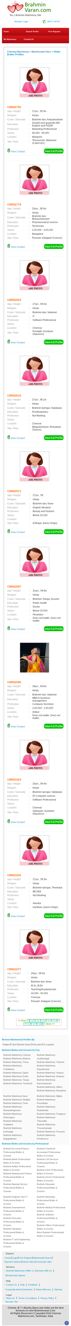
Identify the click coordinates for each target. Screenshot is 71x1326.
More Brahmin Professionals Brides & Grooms (50, 1234)
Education (37, 1044)
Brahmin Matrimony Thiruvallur (46, 1119)
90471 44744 (53, 21)
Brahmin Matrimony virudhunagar (46, 1057)
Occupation (48, 1044)
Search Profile (32, 32)
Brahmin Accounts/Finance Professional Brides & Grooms (16, 1152)
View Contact (17, 151)
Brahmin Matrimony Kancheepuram (46, 1082)
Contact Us (28, 39)
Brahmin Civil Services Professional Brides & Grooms (47, 1163)
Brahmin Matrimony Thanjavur (51, 1114)
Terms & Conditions (27, 1298)
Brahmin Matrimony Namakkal (51, 1090)
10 (42, 1024)
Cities (14, 1044)
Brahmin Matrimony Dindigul (16, 1099)
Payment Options (12, 1262)
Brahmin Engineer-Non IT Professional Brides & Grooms (15, 1200)
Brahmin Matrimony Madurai (16, 1058)
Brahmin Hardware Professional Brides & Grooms (13, 1232)
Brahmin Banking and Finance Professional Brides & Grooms (17, 1177)
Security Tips (11, 1302)
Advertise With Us (43, 1270)
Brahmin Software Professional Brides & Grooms (47, 1218)
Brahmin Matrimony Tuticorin (50, 1062)
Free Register (54, 32)
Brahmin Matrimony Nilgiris (49, 1096)
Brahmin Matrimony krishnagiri (12, 1130)
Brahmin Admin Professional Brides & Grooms (16, 1161)
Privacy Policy (47, 1298)
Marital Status (24, 1044)
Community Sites (44, 1262)
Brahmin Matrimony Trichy (16, 1062)
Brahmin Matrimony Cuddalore (12, 1123)
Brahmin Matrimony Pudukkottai (46, 1108)
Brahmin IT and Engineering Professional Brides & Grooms (16, 1243)
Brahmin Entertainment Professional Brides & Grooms (14, 1211)
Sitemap (58, 1289)
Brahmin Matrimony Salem (15, 1073)
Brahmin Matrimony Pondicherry (46, 1137)
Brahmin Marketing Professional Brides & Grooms (47, 1200)
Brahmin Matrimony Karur (15, 1096)
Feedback (33, 1285)
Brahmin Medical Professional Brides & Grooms (51, 1209)
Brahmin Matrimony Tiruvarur (51, 1131)
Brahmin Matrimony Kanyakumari (46, 1067)
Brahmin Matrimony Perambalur (46, 1101)
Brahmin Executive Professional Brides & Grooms (13, 1221)
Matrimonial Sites (41, 51)
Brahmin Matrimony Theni (15, 1103)
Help (22, 1285)
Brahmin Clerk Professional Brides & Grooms (50, 1172)
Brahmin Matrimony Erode (15, 1076)
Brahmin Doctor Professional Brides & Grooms (50, 1179)
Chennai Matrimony (18, 51)
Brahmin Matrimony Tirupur (16, 1080)
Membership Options (15, 1275)
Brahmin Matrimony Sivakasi (50, 1076)
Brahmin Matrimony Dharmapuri (12, 1116)
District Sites (28, 1262)
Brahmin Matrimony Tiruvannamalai (46, 1126)
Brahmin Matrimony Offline (18, 1270)
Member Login (21, 21)
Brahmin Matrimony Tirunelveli (17, 1083)
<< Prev (22, 1020)
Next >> (50, 1024)
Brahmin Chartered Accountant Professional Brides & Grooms (48, 1152)
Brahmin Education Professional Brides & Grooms (47, 1187)
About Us (10, 1298)
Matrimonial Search (42, 1258)
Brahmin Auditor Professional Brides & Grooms (17, 1168)
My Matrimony (10, 39)
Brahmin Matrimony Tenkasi (50, 1073)
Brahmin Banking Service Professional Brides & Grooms (15, 1187)
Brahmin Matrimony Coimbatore (12, 1067)
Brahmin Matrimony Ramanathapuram (12, 1108)
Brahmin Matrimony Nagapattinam (12, 1137)
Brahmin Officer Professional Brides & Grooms (50, 1227)
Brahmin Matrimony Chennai (16, 1055)
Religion (6, 1044)
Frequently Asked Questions (19, 1289)
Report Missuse (43, 1289)
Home (6, 32)
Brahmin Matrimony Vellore (49, 1087)
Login (14, 1258)
